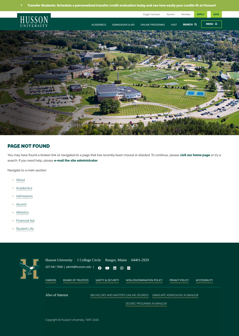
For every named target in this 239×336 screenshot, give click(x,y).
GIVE (216, 14)
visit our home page (195, 155)
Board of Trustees (76, 280)
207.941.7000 (54, 267)
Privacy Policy (179, 280)
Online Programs (153, 24)
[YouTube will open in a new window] (106, 268)
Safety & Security (107, 280)
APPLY (200, 14)
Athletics (22, 212)
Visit (174, 24)
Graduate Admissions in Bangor (175, 295)
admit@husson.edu (78, 267)
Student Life (25, 229)
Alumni (171, 14)
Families (186, 14)
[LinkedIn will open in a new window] (114, 268)
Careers (50, 280)
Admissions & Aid (123, 24)
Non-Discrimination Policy (144, 280)
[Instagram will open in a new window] (121, 268)
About (20, 180)
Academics (99, 24)
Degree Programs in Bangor (146, 303)
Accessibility (204, 280)
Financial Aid (25, 221)
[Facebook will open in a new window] (99, 268)
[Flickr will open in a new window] (128, 268)
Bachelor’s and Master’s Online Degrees (119, 295)
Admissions (24, 196)
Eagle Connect (151, 14)
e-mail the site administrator (76, 160)
